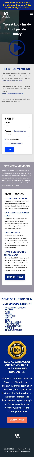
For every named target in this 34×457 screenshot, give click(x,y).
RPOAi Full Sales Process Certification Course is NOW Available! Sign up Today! (17, 5)
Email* (7, 123)
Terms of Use (22, 449)
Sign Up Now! (15, 277)
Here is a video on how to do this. (13, 93)
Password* (9, 131)
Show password (20, 131)
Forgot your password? (14, 143)
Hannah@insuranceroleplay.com (12, 80)
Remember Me (13, 139)
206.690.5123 (9, 449)
